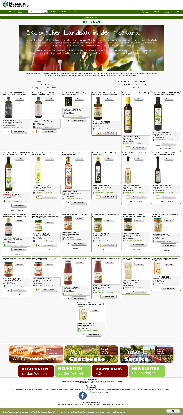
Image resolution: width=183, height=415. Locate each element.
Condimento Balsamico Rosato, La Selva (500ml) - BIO (74, 153)
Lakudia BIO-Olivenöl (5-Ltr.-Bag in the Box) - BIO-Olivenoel (76, 93)
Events (64, 11)
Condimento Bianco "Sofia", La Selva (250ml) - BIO (135, 153)
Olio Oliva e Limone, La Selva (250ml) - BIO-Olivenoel (136, 93)
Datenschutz (120, 411)
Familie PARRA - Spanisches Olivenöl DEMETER (133, 82)
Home (10, 11)
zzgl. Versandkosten (9, 125)
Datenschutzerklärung (73, 404)
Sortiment (53, 11)
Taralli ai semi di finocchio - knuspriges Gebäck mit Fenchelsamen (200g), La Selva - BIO (91, 304)
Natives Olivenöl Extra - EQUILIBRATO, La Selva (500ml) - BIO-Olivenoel (166, 93)
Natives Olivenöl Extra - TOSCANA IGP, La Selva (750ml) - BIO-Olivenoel (16, 153)
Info (75, 11)
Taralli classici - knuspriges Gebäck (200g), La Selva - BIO (164, 259)
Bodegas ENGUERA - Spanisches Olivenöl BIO (133, 85)
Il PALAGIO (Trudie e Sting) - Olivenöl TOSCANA (45, 88)
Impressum (61, 404)
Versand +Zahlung (167, 11)
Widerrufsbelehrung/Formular (111, 404)
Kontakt (156, 11)
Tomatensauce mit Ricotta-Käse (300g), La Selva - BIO (16, 259)
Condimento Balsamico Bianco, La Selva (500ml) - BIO (44, 153)
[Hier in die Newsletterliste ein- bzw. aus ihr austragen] (147, 366)
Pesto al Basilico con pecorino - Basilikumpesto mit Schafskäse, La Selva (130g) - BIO (45, 216)
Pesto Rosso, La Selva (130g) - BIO (74, 214)
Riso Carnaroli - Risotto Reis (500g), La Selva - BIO (136, 259)
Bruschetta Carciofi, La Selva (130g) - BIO (105, 215)
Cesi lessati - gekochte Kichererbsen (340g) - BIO (165, 215)
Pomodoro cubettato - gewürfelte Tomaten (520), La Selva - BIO (44, 259)
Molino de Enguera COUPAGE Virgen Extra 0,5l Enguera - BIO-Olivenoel (45, 93)
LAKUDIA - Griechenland (45, 82)
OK (173, 411)
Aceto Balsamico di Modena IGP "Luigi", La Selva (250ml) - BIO (163, 153)
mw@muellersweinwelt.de (114, 381)
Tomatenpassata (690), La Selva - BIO (105, 258)
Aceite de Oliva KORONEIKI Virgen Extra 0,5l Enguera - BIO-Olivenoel (14, 93)
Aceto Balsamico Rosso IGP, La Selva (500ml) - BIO (105, 153)
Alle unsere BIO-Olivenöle (133, 88)
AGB (177, 11)
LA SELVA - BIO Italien (45, 85)
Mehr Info (19, 99)
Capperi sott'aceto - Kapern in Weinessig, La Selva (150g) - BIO (133, 215)
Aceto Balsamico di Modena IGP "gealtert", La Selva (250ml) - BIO (14, 215)
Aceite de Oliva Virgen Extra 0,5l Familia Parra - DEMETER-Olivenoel (104, 93)
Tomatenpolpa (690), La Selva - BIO (75, 258)
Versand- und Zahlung (94, 404)
